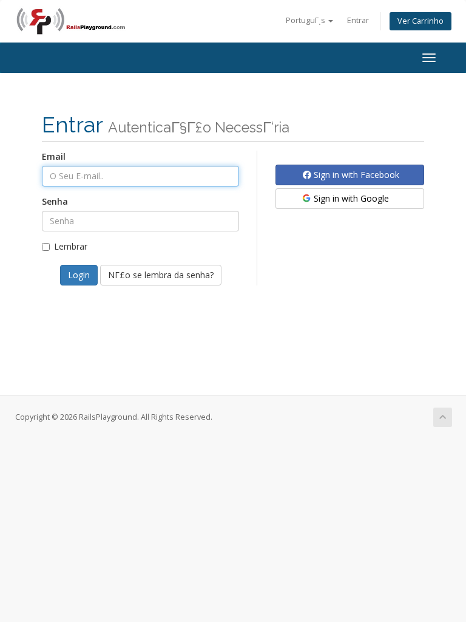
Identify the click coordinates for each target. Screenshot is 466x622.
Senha (55, 201)
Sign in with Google (350, 198)
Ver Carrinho (420, 21)
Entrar (358, 20)
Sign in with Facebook (355, 174)
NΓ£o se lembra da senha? (161, 275)
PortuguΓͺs (306, 20)
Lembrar (70, 246)
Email (54, 156)
